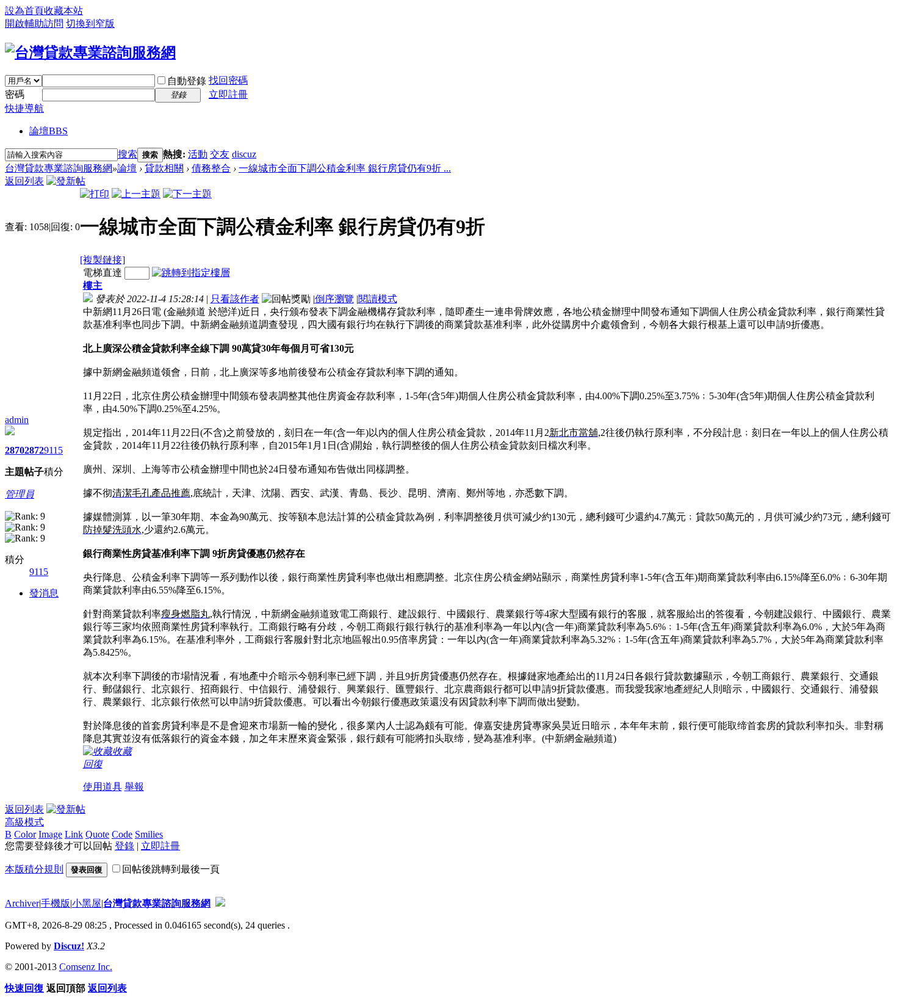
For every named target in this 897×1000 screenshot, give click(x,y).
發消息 (44, 593)
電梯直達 (102, 272)
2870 (14, 450)
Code (122, 834)
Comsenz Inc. (85, 967)
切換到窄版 (90, 23)
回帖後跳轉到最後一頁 (171, 869)
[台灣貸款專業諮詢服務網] (90, 52)
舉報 (134, 786)
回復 (93, 764)
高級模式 (24, 822)
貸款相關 (164, 168)
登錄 (124, 846)
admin (17, 420)
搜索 (127, 154)
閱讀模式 (377, 299)
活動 (197, 154)
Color (25, 834)
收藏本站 (63, 10)
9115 (53, 450)
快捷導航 (24, 108)
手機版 (55, 903)
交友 (219, 154)
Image (50, 834)
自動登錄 (186, 81)
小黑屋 (86, 903)
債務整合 (211, 168)
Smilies (149, 834)
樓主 (93, 285)
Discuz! (69, 946)
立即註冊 (228, 94)
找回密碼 (228, 80)
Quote (97, 834)
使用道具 (102, 786)
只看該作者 (235, 299)
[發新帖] (65, 181)
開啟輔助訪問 (34, 23)
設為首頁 (24, 10)
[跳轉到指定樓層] (191, 272)
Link (74, 834)
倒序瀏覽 (334, 299)
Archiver (22, 903)
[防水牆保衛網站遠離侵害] (220, 903)
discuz (244, 154)
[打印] (94, 194)
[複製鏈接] (102, 260)
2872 (34, 450)
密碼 (14, 94)
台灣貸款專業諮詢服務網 (58, 168)
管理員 (19, 494)
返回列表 (24, 181)
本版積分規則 (34, 869)
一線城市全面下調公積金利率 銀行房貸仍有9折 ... (345, 168)
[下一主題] (187, 194)
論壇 (48, 131)
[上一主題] (136, 194)
